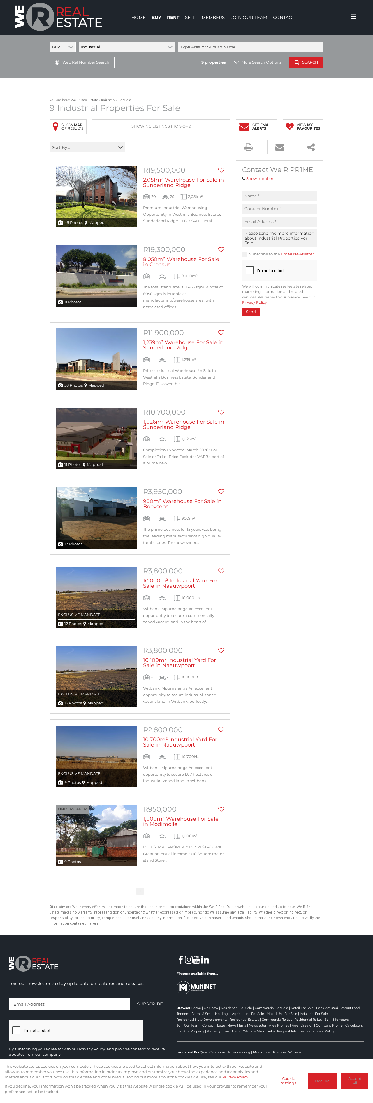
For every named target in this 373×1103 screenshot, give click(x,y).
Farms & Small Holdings (210, 1014)
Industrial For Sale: (192, 1052)
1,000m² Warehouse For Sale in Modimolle (181, 821)
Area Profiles (279, 1025)
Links (270, 1031)
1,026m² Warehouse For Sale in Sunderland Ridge (183, 424)
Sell (327, 1019)
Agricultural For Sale (248, 1014)
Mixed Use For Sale (282, 1014)
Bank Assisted (327, 1008)
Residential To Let (308, 1019)
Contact (208, 1025)
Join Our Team (188, 1025)
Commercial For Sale (271, 1008)
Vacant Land (350, 1008)
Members (341, 1019)
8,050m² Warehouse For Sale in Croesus (181, 262)
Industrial (108, 100)
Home (196, 1008)
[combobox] (251, 47)
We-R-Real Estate (84, 100)
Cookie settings (288, 1080)
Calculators (354, 1025)
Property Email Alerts (223, 1031)
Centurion (217, 1052)
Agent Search (302, 1025)
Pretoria (279, 1052)
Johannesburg (239, 1052)
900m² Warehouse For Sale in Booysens (182, 504)
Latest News (226, 1025)
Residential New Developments (202, 1019)
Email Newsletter (297, 254)
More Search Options (261, 62)
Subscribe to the (281, 254)
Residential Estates (244, 1019)
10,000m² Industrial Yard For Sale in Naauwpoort (180, 583)
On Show (211, 1008)
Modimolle (261, 1052)
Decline (322, 1081)
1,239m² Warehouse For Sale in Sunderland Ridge (183, 345)
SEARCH (310, 62)
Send (251, 311)
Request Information (293, 1031)
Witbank (295, 1052)
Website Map (253, 1031)
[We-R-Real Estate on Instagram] (189, 960)
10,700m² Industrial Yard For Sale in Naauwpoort (180, 742)
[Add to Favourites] (221, 170)
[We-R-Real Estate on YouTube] (197, 960)
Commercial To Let (277, 1019)
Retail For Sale (302, 1008)
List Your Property (190, 1031)
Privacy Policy (254, 302)
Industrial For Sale (314, 1014)
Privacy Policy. (92, 1049)
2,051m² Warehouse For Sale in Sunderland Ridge (183, 182)
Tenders (183, 1014)
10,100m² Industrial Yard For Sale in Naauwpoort (179, 662)
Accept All (354, 1080)
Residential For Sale (236, 1008)
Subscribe (150, 1004)
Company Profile (329, 1025)
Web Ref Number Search (85, 62)
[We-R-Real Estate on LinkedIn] (205, 960)
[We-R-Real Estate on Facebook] (181, 960)
